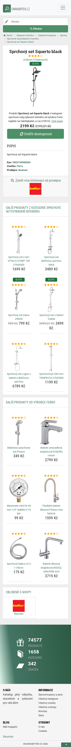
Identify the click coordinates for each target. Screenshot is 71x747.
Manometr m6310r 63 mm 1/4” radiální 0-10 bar (19, 509)
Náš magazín (10, 726)
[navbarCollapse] (63, 8)
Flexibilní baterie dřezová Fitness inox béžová (51, 509)
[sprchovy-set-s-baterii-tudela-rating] (51, 285)
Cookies (42, 731)
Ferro (20, 166)
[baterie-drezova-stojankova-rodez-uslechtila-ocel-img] (51, 548)
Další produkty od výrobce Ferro (30, 402)
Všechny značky (47, 703)
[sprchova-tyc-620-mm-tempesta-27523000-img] (51, 358)
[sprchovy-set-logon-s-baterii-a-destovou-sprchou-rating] (18, 344)
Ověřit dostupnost (38, 134)
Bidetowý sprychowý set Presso (18, 449)
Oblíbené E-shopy (18, 592)
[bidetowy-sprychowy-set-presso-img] (18, 432)
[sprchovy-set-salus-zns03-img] (18, 299)
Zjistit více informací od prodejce (38, 180)
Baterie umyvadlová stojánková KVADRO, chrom (51, 451)
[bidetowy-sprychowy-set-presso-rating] (18, 418)
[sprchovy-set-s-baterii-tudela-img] (51, 299)
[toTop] (66, 744)
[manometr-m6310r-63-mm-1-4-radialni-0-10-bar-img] (18, 490)
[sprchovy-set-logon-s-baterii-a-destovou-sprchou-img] (18, 358)
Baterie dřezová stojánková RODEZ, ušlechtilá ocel (51, 567)
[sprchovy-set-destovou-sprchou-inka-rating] (51, 227)
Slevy (41, 715)
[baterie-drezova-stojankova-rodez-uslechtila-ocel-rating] (51, 534)
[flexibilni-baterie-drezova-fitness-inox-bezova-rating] (51, 476)
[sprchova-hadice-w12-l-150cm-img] (18, 548)
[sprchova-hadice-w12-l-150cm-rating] (18, 534)
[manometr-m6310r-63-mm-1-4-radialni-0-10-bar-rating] (18, 476)
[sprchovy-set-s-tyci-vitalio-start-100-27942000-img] (18, 241)
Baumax (23, 170)
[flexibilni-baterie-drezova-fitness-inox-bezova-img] (51, 490)
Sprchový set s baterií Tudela (51, 317)
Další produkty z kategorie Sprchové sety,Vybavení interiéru (33, 209)
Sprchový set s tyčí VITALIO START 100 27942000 (19, 261)
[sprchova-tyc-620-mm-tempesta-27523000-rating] (51, 344)
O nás (41, 726)
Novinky (42, 711)
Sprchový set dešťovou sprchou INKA (51, 261)
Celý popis (57, 121)
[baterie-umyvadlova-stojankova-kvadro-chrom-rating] (51, 418)
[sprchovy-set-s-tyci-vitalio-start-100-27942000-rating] (18, 227)
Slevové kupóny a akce (50, 694)
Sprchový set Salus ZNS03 (18, 317)
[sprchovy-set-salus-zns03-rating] (18, 285)
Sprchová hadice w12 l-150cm (19, 565)
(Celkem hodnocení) (35, 59)
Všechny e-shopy (47, 707)
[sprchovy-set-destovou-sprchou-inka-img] (51, 241)
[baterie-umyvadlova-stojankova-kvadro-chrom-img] (51, 432)
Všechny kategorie (48, 698)
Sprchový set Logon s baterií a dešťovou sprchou (19, 377)
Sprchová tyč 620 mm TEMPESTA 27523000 (51, 375)
